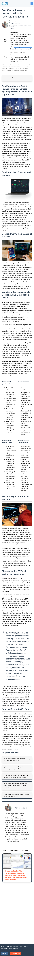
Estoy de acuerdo (15, 953)
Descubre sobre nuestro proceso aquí (16, 70)
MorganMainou (14, 23)
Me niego (4, 953)
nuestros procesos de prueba (23, 47)
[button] (17, 78)
